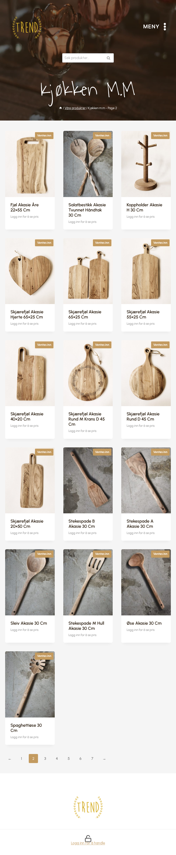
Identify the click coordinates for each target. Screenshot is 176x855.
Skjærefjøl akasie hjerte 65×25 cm (27, 314)
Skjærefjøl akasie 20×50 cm (27, 524)
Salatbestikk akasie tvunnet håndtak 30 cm (87, 210)
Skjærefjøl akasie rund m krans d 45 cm (86, 419)
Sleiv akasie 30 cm (29, 623)
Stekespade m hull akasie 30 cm (86, 626)
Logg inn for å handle (88, 843)
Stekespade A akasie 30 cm (140, 524)
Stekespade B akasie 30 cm (81, 524)
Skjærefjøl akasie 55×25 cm (143, 314)
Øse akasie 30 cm (144, 623)
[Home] (60, 108)
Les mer (17, 228)
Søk (109, 58)
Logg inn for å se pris (24, 217)
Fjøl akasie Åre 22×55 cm (25, 207)
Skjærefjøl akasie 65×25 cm (84, 314)
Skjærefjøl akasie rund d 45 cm (143, 416)
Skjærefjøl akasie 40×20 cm (27, 416)
